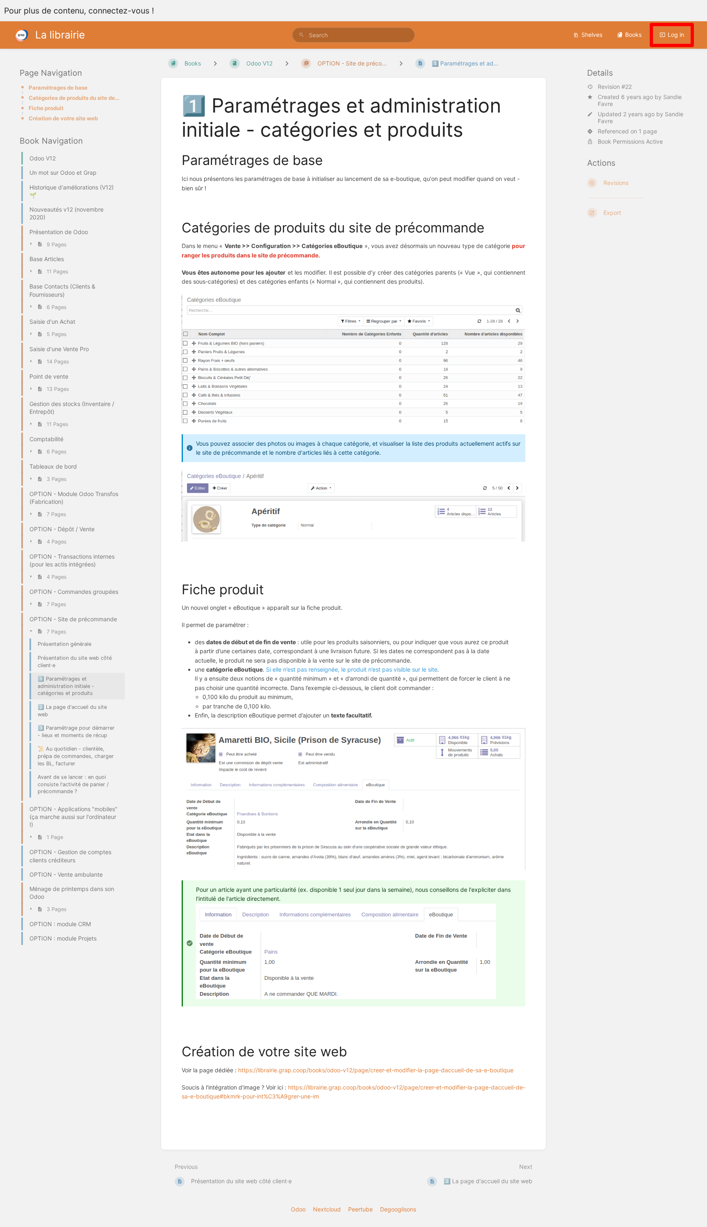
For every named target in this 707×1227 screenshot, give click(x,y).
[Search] (301, 35)
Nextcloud (327, 1209)
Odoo (298, 1209)
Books (633, 34)
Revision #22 (615, 86)
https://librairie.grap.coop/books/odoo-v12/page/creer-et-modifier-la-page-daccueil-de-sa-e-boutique (375, 1070)
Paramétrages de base (58, 87)
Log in (676, 34)
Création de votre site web (63, 118)
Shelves (591, 34)
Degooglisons (398, 1209)
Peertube (360, 1209)
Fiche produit (46, 108)
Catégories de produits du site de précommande (74, 98)
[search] (353, 35)
